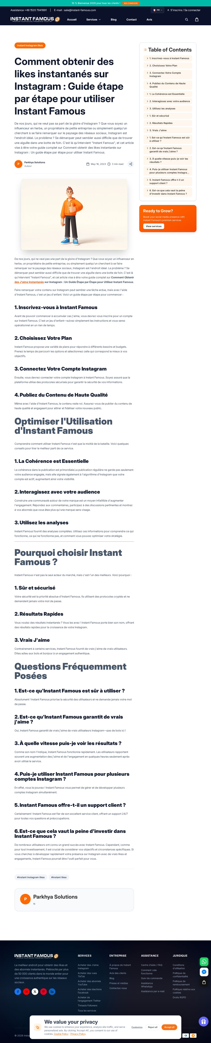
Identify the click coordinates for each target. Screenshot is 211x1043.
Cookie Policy (61, 1033)
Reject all (152, 1027)
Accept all (169, 1027)
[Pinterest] (43, 991)
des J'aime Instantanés (29, 282)
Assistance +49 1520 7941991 (29, 10)
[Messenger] (204, 972)
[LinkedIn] (52, 991)
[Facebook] (18, 991)
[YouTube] (26, 991)
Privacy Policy (77, 1033)
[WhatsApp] (204, 961)
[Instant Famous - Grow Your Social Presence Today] (35, 19)
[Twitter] (35, 991)
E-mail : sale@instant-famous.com (75, 10)
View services (154, 226)
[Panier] (204, 982)
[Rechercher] (186, 19)
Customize (137, 1027)
